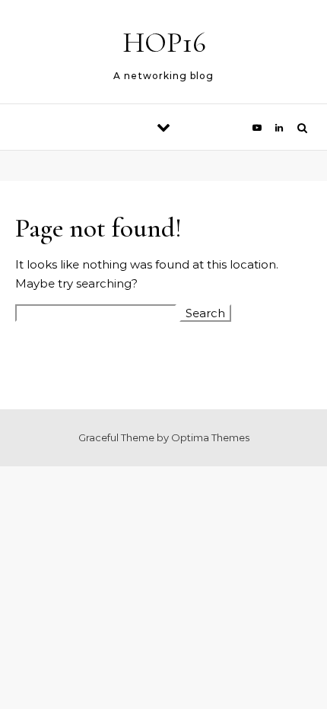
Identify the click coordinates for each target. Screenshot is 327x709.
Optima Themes (210, 437)
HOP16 (164, 42)
